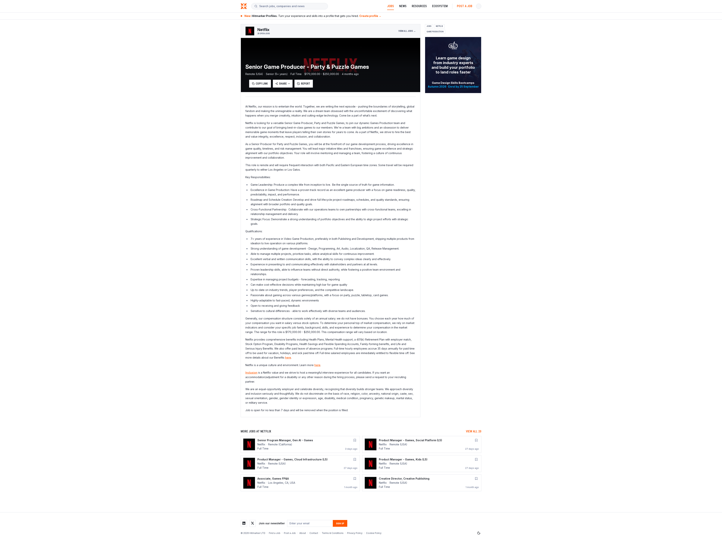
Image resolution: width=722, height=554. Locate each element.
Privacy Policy (355, 533)
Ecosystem (440, 6)
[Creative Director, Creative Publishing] (421, 483)
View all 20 (473, 431)
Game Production (435, 32)
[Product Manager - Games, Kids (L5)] (421, 463)
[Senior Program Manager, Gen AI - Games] (300, 444)
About (302, 533)
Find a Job (274, 533)
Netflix (439, 26)
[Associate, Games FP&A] (300, 483)
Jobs (390, 6)
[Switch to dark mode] (478, 533)
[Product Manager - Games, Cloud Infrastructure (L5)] (300, 463)
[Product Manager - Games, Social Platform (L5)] (421, 444)
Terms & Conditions (333, 533)
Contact (313, 533)
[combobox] (292, 6)
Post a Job (464, 6)
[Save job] (354, 440)
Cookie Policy (373, 533)
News (403, 6)
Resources (419, 6)
